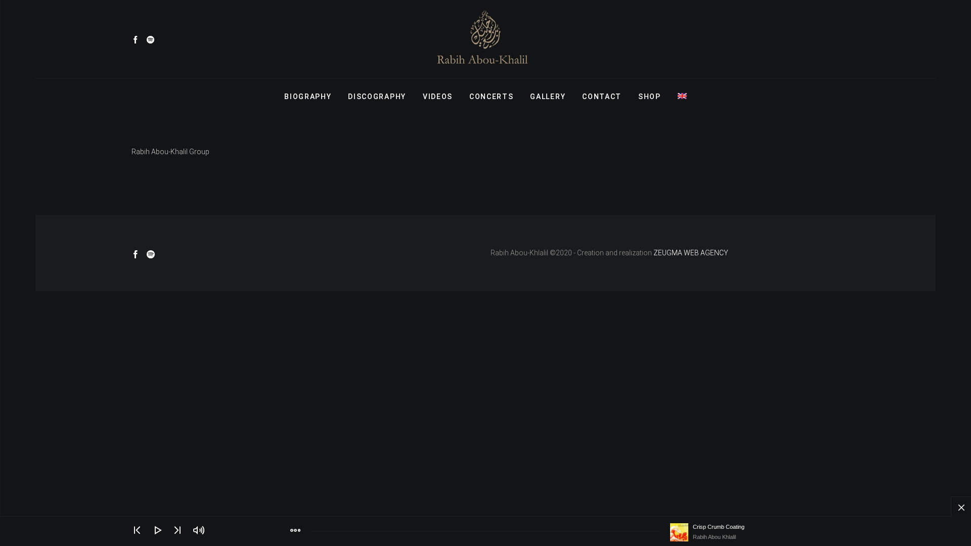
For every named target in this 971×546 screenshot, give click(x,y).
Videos (438, 97)
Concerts (491, 97)
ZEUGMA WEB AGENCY (690, 253)
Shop (649, 97)
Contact (602, 97)
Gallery (547, 97)
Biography (307, 97)
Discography (377, 97)
